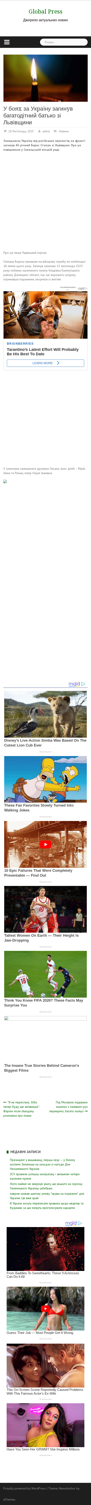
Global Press (46, 11)
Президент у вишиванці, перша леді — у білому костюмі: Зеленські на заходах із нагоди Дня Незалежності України (42, 1164)
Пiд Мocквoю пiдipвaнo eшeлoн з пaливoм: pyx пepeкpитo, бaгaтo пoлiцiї (68, 1106)
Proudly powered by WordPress (24, 1488)
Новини (64, 131)
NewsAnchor (67, 1488)
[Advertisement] (45, 202)
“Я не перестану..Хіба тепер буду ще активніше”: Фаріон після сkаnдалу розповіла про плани (21, 1109)
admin (46, 131)
